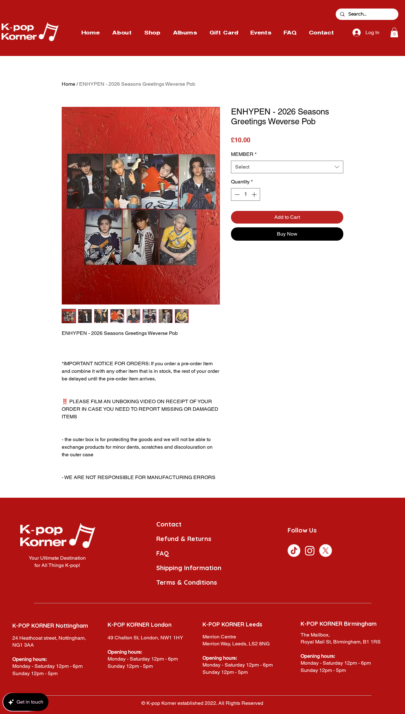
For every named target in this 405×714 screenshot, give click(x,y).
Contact (169, 524)
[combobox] (287, 167)
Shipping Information (188, 568)
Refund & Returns (183, 539)
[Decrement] (236, 194)
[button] (394, 32)
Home (68, 84)
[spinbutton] (245, 194)
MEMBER (244, 154)
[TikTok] (294, 550)
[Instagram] (309, 550)
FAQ (162, 553)
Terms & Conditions (186, 582)
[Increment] (254, 194)
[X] (325, 550)
